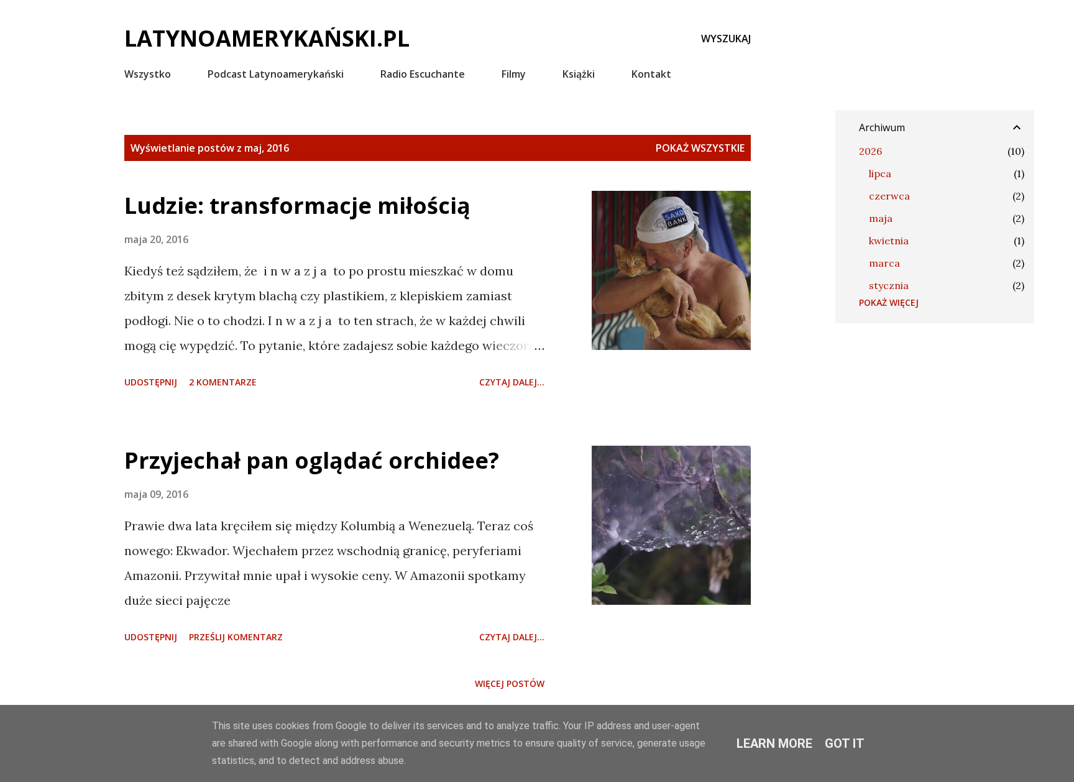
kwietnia (889, 240)
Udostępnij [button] (150, 382)
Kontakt (651, 74)
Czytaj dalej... (511, 382)
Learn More (774, 743)
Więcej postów (509, 683)
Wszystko (147, 74)
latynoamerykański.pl (267, 38)
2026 (870, 151)
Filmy (514, 74)
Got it (845, 743)
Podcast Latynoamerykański (276, 74)
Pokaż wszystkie (700, 148)
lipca (880, 173)
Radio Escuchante (422, 74)
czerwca (889, 196)
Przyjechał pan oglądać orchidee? (311, 460)
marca (884, 263)
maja (881, 218)
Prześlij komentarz (236, 637)
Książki (578, 74)
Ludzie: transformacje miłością (297, 205)
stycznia (889, 285)
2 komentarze (223, 382)
